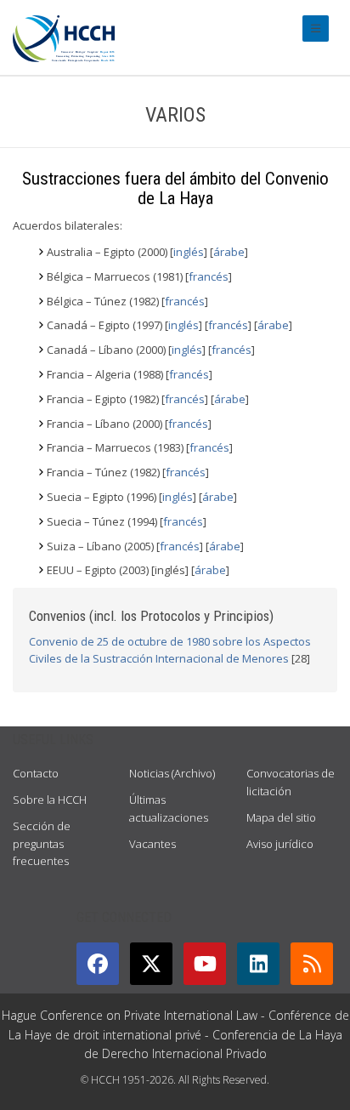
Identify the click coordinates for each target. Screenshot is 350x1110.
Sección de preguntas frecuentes (42, 843)
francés (209, 276)
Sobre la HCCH (50, 799)
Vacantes (152, 843)
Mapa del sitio (281, 817)
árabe (229, 251)
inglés (188, 251)
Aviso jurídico (279, 843)
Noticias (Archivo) (172, 773)
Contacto (36, 773)
